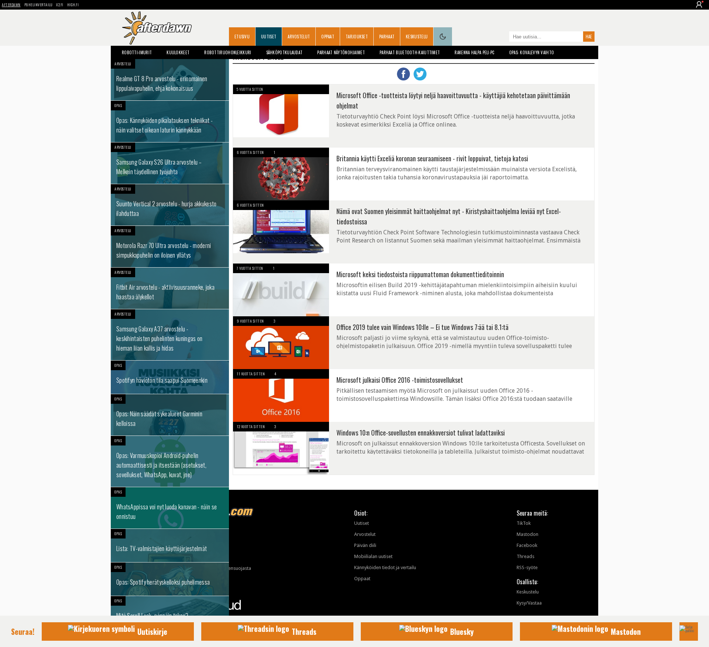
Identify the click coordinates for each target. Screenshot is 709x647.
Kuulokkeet (178, 52)
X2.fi (60, 4)
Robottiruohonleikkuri (227, 52)
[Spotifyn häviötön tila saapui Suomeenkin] (170, 377)
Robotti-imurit (137, 52)
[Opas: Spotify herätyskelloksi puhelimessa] (170, 579)
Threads (525, 556)
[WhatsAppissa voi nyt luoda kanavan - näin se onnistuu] (170, 508)
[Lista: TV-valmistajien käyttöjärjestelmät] (170, 545)
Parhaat (386, 36)
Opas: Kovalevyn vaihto (531, 52)
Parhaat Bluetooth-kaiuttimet (410, 52)
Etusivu (242, 36)
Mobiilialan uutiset (373, 556)
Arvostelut (299, 36)
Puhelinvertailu (38, 4)
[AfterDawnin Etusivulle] (157, 28)
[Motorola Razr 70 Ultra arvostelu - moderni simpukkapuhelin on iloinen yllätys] (170, 246)
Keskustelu (417, 36)
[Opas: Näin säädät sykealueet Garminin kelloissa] (170, 415)
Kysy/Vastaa (529, 603)
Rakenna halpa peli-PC (474, 52)
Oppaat (327, 36)
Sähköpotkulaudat (284, 52)
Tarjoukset (357, 36)
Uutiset (268, 36)
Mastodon (527, 534)
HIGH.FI (73, 4)
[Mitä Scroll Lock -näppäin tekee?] (170, 612)
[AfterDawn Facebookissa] (501, 37)
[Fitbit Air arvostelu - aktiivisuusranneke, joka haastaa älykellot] (170, 288)
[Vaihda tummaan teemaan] (443, 36)
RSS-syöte (527, 567)
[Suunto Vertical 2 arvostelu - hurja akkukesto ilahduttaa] (170, 205)
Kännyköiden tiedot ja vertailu (385, 567)
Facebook (527, 545)
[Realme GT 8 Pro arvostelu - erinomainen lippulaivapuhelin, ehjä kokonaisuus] (170, 79)
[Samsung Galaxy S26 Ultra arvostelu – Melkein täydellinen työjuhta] (170, 163)
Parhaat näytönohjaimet (341, 52)
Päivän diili (365, 545)
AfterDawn (11, 4)
